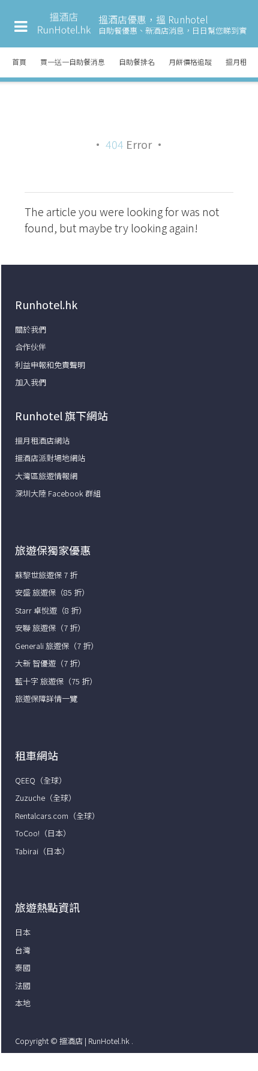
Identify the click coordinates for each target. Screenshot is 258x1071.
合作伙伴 (30, 346)
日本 (23, 932)
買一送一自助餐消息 (72, 61)
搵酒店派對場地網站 (50, 457)
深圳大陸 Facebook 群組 (58, 493)
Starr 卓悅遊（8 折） (50, 610)
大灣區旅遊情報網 (46, 475)
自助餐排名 (137, 61)
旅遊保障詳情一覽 (46, 698)
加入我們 (30, 382)
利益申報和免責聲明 (50, 364)
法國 (23, 985)
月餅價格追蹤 (190, 61)
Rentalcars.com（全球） (57, 815)
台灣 (23, 950)
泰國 (23, 967)
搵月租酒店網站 (42, 440)
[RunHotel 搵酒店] (64, 32)
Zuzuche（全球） (45, 797)
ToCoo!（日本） (43, 833)
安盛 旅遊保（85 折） (52, 592)
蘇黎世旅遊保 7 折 (46, 575)
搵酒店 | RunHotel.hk (95, 1040)
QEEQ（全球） (41, 780)
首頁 (19, 61)
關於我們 (30, 329)
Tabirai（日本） (42, 851)
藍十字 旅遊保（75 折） (56, 681)
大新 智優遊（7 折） (50, 663)
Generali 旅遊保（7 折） (56, 645)
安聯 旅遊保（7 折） (50, 627)
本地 (23, 1003)
